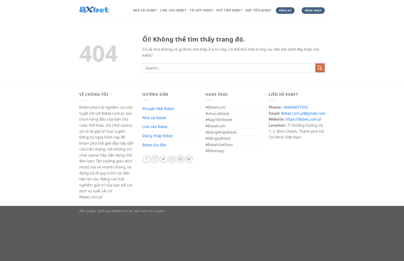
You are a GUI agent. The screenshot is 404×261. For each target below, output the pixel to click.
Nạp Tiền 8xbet (258, 10)
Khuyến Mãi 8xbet (158, 108)
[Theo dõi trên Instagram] (155, 159)
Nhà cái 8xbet (154, 117)
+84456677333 (295, 107)
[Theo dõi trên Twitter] (163, 159)
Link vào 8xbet (155, 126)
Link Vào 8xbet (173, 10)
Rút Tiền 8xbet (229, 10)
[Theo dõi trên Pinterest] (180, 159)
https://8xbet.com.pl (303, 119)
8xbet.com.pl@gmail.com (303, 113)
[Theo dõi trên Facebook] (147, 159)
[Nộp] (320, 67)
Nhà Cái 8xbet (145, 10)
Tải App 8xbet (201, 10)
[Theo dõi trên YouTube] (189, 159)
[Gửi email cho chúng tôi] (172, 159)
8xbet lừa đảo (154, 144)
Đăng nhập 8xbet (157, 135)
